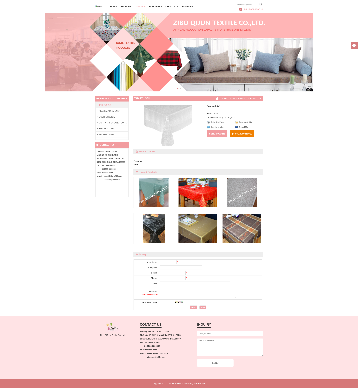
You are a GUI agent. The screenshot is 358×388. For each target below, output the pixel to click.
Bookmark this (245, 122)
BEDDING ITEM (106, 134)
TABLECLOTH (105, 105)
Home (232, 98)
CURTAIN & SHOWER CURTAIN (113, 123)
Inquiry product (217, 127)
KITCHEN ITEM (106, 128)
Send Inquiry (217, 134)
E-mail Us (243, 127)
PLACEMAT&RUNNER (110, 111)
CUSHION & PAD (107, 117)
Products (241, 98)
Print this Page (217, 122)
